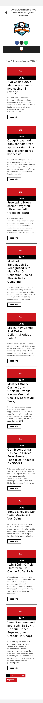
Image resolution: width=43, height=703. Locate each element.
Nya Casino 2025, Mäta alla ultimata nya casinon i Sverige (19, 87)
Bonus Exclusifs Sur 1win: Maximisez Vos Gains (21, 515)
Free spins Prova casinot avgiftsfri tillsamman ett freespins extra (19, 207)
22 (23, 676)
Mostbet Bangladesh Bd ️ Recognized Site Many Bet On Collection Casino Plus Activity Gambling (19, 271)
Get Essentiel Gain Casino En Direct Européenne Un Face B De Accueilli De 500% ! (21, 456)
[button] (21, 49)
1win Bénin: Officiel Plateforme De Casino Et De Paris (21, 568)
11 (24, 71)
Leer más (15, 116)
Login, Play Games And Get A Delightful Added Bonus (20, 333)
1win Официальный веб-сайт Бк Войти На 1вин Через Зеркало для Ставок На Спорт (21, 629)
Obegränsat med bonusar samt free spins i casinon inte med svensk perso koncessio (21, 147)
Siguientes (11, 680)
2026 (21, 78)
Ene (20, 71)
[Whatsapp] (26, 43)
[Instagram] (21, 43)
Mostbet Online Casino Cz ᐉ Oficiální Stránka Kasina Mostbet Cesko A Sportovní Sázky (20, 392)
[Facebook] (17, 43)
